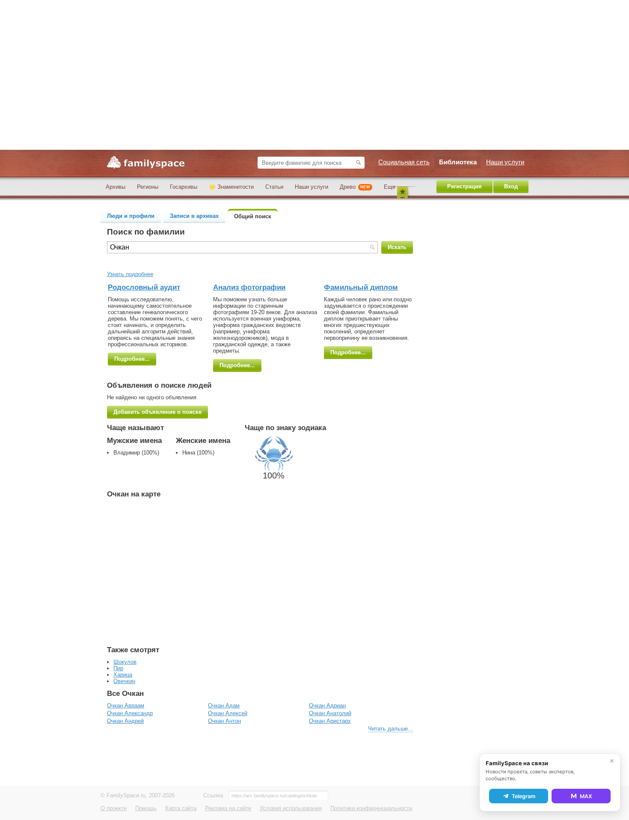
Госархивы (183, 187)
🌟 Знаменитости (231, 187)
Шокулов (124, 662)
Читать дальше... (390, 728)
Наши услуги (311, 187)
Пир (118, 668)
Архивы (115, 187)
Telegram (523, 796)
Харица (122, 674)
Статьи (274, 187)
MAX (586, 796)
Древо (355, 187)
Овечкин (124, 681)
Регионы (147, 187)
